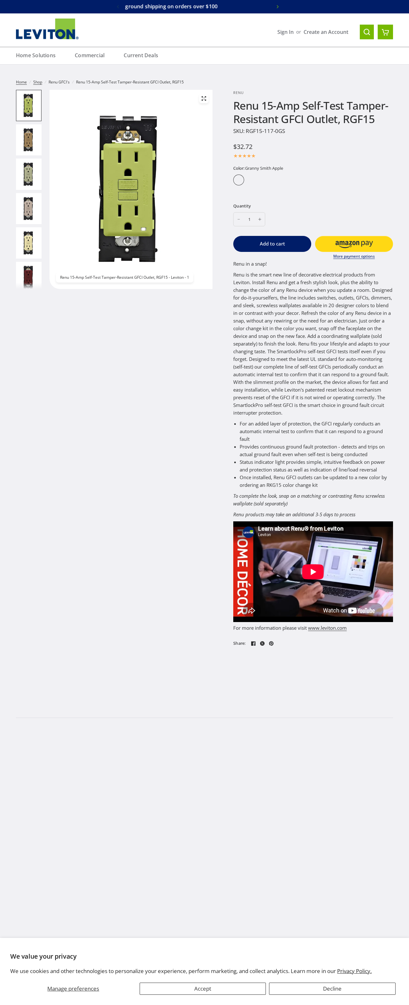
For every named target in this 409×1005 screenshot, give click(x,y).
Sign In (285, 32)
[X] (262, 643)
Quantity (242, 206)
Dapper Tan (265, 180)
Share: (239, 643)
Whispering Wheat (239, 191)
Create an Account (326, 32)
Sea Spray (346, 180)
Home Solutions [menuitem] (36, 55)
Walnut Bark (359, 180)
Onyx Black (306, 180)
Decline (332, 988)
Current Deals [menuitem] (141, 55)
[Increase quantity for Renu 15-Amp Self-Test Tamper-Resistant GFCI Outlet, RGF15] (260, 219)
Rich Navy (333, 180)
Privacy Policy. (354, 971)
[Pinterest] (271, 643)
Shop (37, 82)
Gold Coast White (292, 180)
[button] (354, 244)
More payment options (354, 256)
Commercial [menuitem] (89, 55)
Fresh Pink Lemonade (279, 180)
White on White (265, 191)
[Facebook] (253, 643)
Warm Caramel (373, 180)
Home (21, 82)
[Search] (367, 32)
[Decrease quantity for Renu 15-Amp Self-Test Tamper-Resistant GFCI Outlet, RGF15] (239, 219)
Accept (202, 988)
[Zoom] (204, 98)
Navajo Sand (292, 191)
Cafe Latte (252, 180)
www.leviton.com (327, 628)
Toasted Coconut (279, 191)
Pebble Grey (319, 180)
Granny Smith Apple (239, 180)
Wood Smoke (252, 191)
